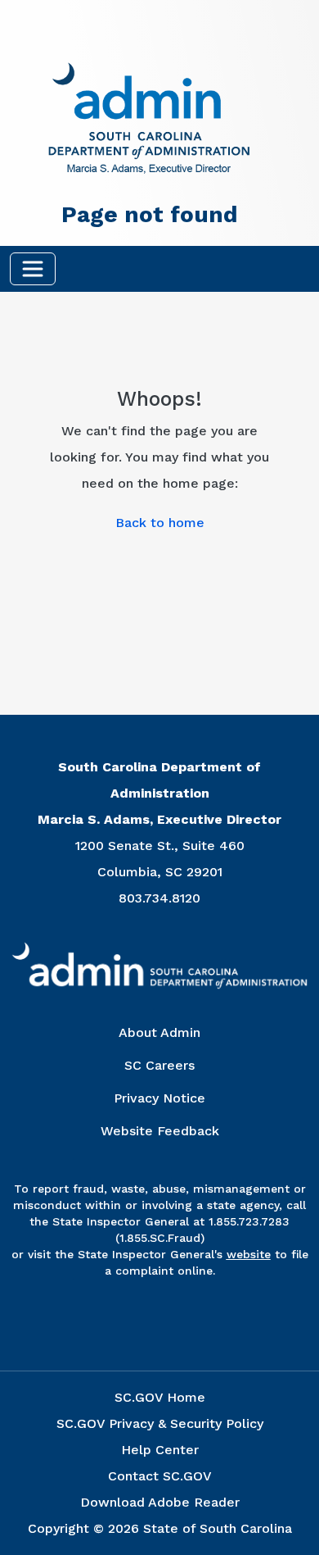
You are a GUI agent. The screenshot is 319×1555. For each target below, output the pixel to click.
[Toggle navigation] (33, 268)
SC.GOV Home (160, 1397)
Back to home (159, 522)
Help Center (160, 1449)
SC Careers (159, 1065)
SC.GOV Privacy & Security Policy (159, 1423)
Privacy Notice (159, 1098)
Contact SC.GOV (160, 1476)
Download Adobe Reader (160, 1502)
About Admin (159, 1032)
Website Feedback (160, 1131)
